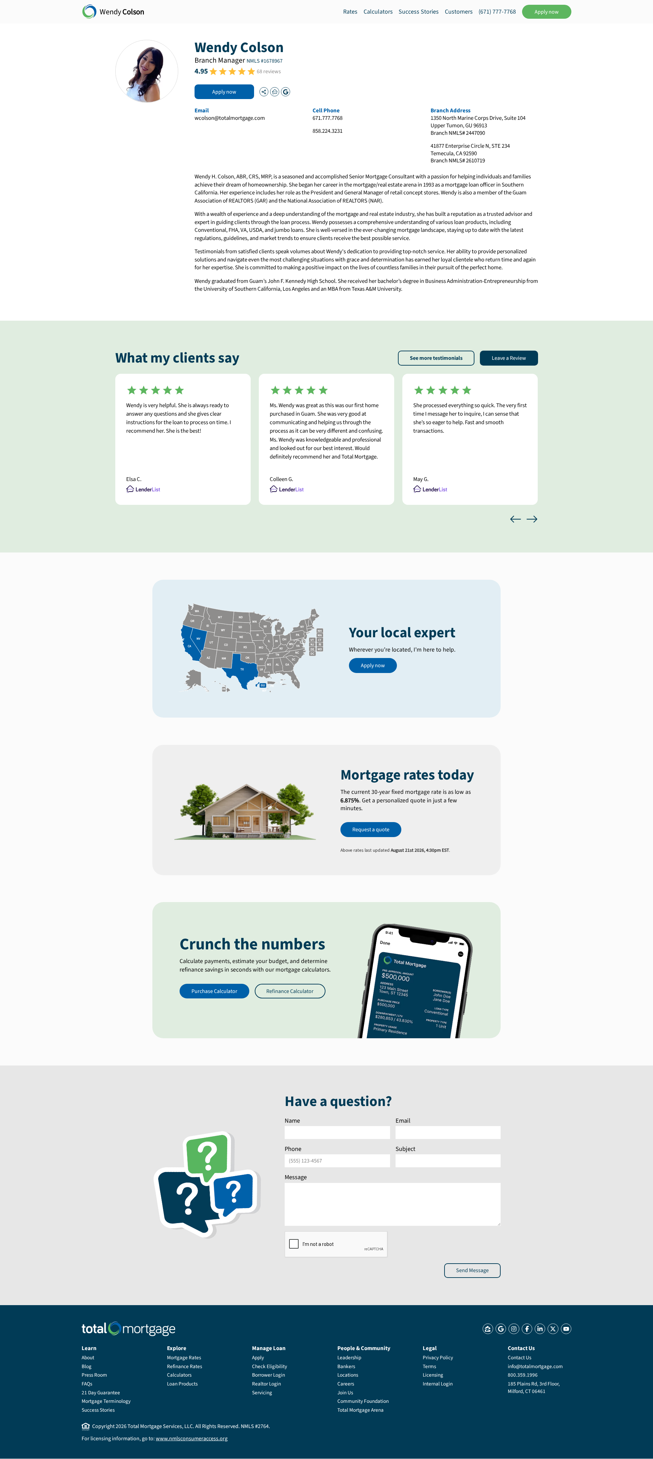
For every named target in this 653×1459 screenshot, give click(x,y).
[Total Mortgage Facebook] (527, 1329)
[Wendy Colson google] (285, 91)
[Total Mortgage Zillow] (488, 1329)
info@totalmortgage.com (535, 1366)
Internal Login (438, 1384)
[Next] (532, 519)
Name (292, 1120)
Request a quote (370, 829)
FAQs (87, 1384)
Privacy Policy (438, 1357)
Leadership (349, 1357)
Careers (345, 1384)
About (88, 1357)
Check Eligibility (269, 1366)
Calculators (378, 11)
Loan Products (182, 1384)
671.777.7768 (327, 118)
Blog (86, 1366)
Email (403, 1120)
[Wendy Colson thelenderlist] (274, 91)
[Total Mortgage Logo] (128, 1328)
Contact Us (519, 1357)
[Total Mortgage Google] (501, 1329)
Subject (405, 1148)
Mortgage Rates (184, 1357)
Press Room (94, 1375)
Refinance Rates (184, 1366)
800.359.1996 (523, 1375)
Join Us (345, 1392)
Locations (347, 1375)
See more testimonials (436, 358)
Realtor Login (266, 1384)
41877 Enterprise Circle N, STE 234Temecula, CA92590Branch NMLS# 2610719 (470, 154)
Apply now (547, 12)
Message (296, 1177)
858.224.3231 (327, 131)
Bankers (346, 1366)
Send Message (472, 1270)
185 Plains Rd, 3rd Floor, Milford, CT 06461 (534, 1387)
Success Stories (419, 11)
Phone (293, 1148)
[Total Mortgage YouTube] (566, 1329)
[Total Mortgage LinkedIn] (540, 1329)
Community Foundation (363, 1401)
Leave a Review (509, 358)
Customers (459, 11)
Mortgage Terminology (106, 1401)
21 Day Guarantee (101, 1392)
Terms (429, 1366)
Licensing (433, 1375)
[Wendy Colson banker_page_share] (263, 91)
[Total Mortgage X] (553, 1329)
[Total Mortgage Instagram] (513, 1329)
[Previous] (515, 519)
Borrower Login (268, 1375)
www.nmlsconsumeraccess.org (192, 1438)
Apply (258, 1357)
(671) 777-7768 (497, 11)
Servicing (262, 1392)
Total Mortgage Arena (360, 1410)
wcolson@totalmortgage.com (230, 118)
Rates (350, 11)
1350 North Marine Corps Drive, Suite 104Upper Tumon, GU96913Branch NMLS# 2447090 (478, 126)
